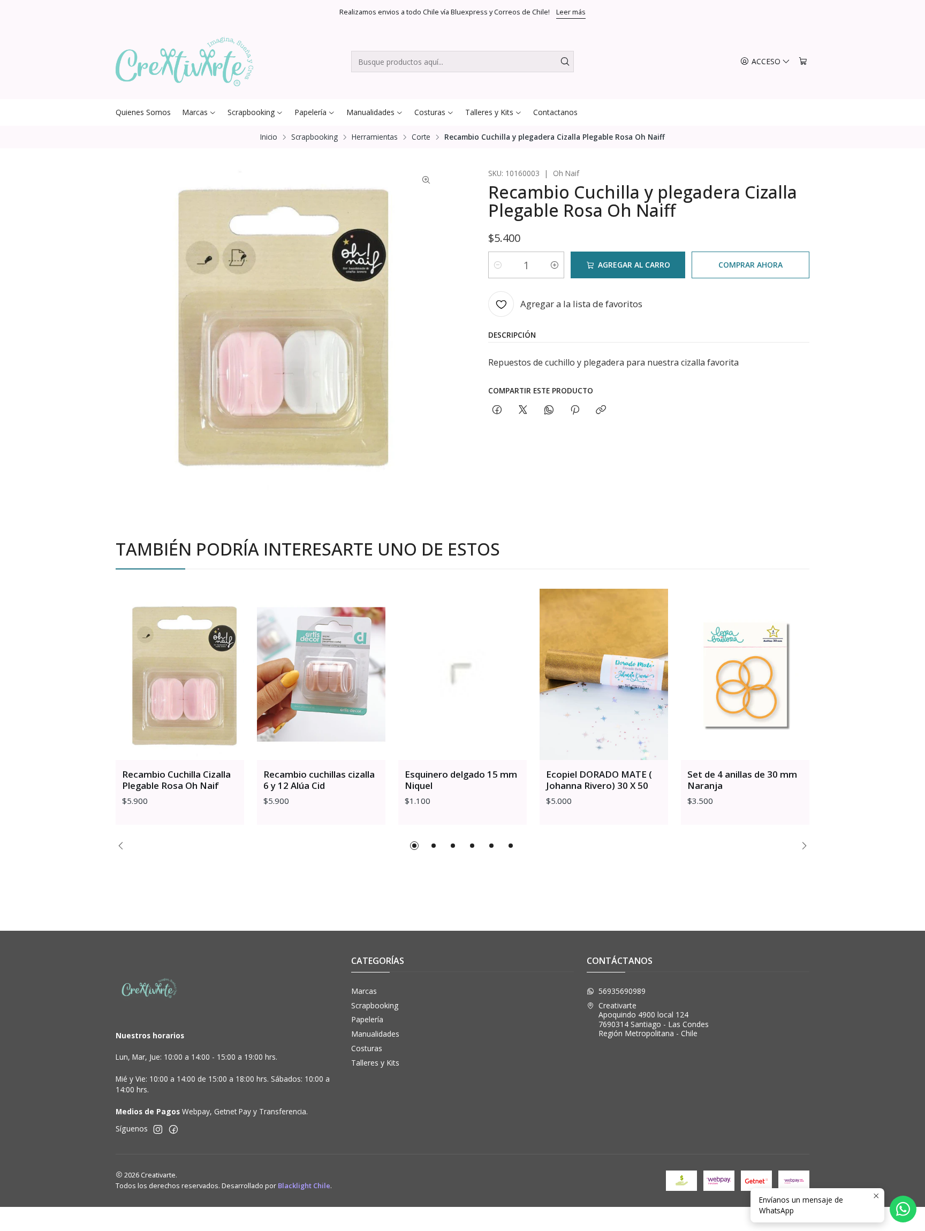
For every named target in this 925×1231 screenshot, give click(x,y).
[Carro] (803, 62)
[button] (414, 845)
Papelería (367, 1019)
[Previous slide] (124, 845)
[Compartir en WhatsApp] (549, 410)
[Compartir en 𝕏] (523, 410)
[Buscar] (565, 61)
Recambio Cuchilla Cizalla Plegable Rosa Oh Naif (176, 780)
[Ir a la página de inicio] (184, 61)
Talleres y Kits (375, 1063)
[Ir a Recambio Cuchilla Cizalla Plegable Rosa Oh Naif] (180, 674)
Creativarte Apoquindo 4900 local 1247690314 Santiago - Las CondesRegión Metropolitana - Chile (653, 1019)
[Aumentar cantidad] (554, 265)
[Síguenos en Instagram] (158, 1129)
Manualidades (375, 1034)
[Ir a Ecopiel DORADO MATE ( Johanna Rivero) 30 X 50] (604, 674)
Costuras (366, 1048)
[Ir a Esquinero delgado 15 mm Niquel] (462, 674)
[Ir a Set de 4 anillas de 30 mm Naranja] (745, 674)
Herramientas (375, 137)
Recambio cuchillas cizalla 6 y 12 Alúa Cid (319, 780)
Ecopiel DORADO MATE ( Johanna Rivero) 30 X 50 (599, 780)
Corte (421, 137)
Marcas (364, 991)
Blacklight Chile (304, 1185)
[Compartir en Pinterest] (575, 410)
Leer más (571, 12)
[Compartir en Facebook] (497, 410)
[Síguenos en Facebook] (173, 1129)
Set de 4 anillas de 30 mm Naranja (742, 780)
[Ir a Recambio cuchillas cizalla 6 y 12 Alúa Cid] (321, 674)
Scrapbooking (314, 137)
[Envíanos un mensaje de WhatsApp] (903, 1209)
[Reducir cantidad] (498, 265)
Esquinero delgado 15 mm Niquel (461, 780)
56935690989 (622, 991)
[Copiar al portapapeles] (601, 410)
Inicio (268, 137)
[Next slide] (801, 845)
